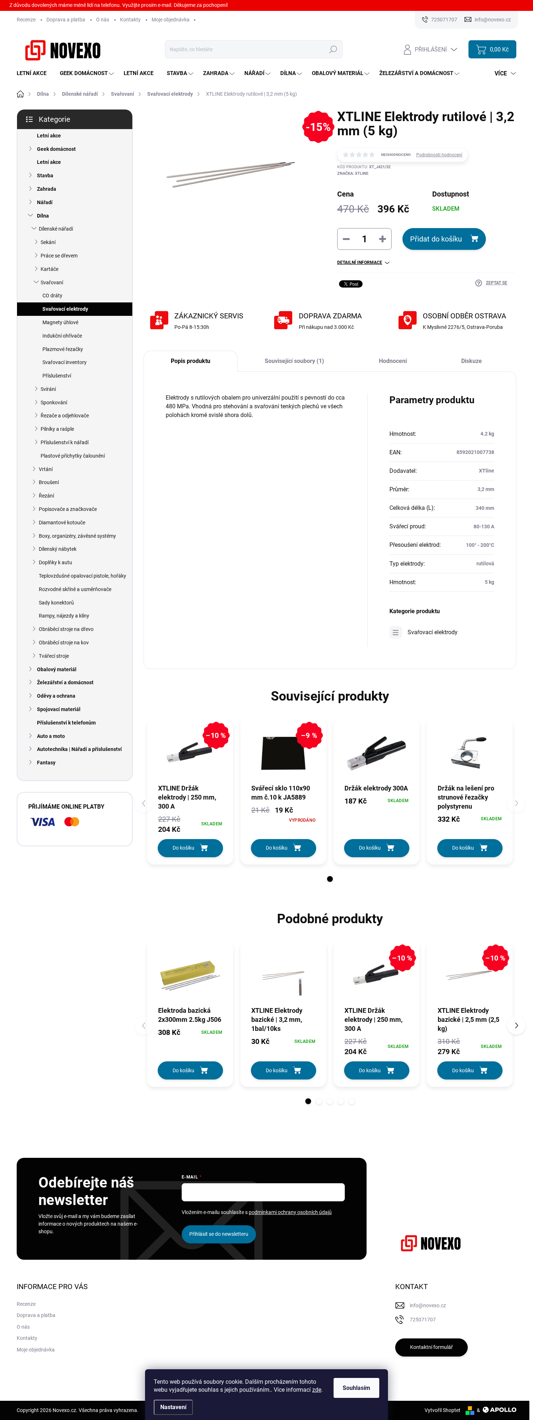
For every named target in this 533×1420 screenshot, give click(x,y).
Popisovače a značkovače (68, 509)
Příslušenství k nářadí (64, 442)
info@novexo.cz (428, 1305)
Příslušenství (56, 376)
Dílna (43, 216)
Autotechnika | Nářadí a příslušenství (79, 749)
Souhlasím (356, 1387)
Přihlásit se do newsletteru (218, 1234)
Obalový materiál (57, 669)
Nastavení (173, 1407)
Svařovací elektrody (65, 309)
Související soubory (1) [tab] (294, 361)
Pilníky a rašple (57, 429)
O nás (102, 19)
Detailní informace (359, 262)
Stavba (45, 175)
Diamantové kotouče (62, 522)
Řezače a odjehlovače (65, 415)
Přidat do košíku (436, 239)
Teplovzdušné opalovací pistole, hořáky (82, 576)
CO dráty (52, 295)
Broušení (49, 482)
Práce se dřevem (59, 256)
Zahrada (46, 189)
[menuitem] (34, 73)
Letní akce (49, 136)
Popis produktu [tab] (190, 361)
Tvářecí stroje (54, 656)
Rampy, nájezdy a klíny (64, 616)
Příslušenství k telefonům (66, 723)
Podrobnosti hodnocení (439, 154)
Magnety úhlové (60, 322)
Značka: (352, 173)
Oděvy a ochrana (56, 696)
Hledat (333, 49)
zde (316, 1389)
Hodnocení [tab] (393, 361)
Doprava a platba (65, 19)
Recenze (26, 19)
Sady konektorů (56, 603)
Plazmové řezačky (62, 349)
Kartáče (49, 269)
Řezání (46, 496)
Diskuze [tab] (471, 361)
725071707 (423, 1319)
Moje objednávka (171, 19)
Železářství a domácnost (65, 682)
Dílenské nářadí (56, 229)
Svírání (48, 389)
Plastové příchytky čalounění (73, 456)
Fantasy (46, 762)
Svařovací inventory (64, 362)
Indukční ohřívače (62, 336)
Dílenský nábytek (58, 549)
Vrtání (46, 469)
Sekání (48, 242)
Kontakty (130, 19)
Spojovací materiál (58, 709)
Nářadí (45, 202)
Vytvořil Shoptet (442, 1410)
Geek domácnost (56, 149)
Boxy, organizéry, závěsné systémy (77, 536)
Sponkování (54, 402)
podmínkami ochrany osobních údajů (290, 1212)
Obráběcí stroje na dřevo (66, 629)
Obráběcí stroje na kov (64, 642)
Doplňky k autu (55, 562)
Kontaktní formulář (431, 1347)
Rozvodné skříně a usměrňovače (75, 589)
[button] (330, 879)
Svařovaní (52, 282)
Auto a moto (51, 736)
